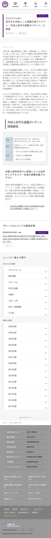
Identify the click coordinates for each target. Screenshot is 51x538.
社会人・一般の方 (34, 493)
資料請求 (15, 509)
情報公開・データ (26, 509)
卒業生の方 (8, 499)
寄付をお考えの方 (34, 499)
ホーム (4, 423)
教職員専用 (35, 512)
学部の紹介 (11, 442)
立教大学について (13, 432)
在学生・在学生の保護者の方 (37, 486)
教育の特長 (11, 437)
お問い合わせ (38, 509)
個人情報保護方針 (23, 512)
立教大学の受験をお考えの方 (13, 477)
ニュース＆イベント (16, 423)
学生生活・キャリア (14, 457)
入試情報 (10, 462)
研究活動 (10, 452)
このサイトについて (10, 516)
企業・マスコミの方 (11, 493)
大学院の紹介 (11, 447)
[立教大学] (5, 4)
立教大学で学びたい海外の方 (37, 477)
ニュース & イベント (14, 467)
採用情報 (6, 509)
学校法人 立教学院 (9, 512)
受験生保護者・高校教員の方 (13, 486)
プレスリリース (42, 16)
